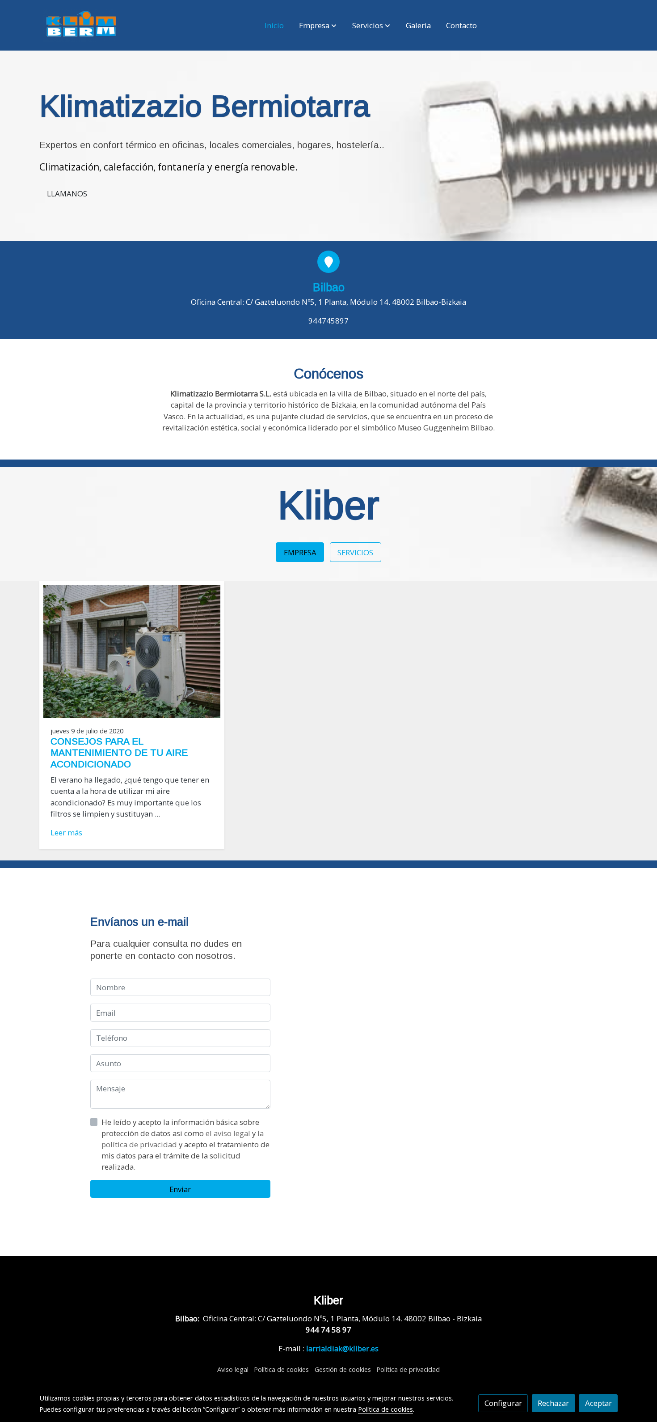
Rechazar (553, 1403)
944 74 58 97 (328, 1329)
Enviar (180, 1189)
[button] (317, 25)
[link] (81, 25)
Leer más (66, 832)
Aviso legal (232, 1369)
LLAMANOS (67, 193)
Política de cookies (281, 1369)
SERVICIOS (355, 552)
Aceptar (598, 1403)
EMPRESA (300, 552)
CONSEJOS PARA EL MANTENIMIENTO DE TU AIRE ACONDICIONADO (119, 752)
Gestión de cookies (343, 1369)
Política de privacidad (408, 1369)
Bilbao (329, 287)
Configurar (503, 1403)
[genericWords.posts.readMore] (131, 651)
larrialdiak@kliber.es (342, 1348)
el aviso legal (229, 1133)
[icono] (328, 262)
